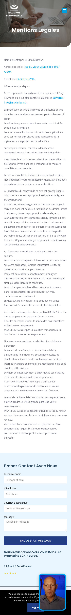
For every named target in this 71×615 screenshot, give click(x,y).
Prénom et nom (12, 474)
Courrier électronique (15, 502)
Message (9, 516)
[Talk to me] (52, 592)
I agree (35, 607)
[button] (64, 10)
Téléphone (10, 488)
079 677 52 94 (26, 79)
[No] (67, 602)
